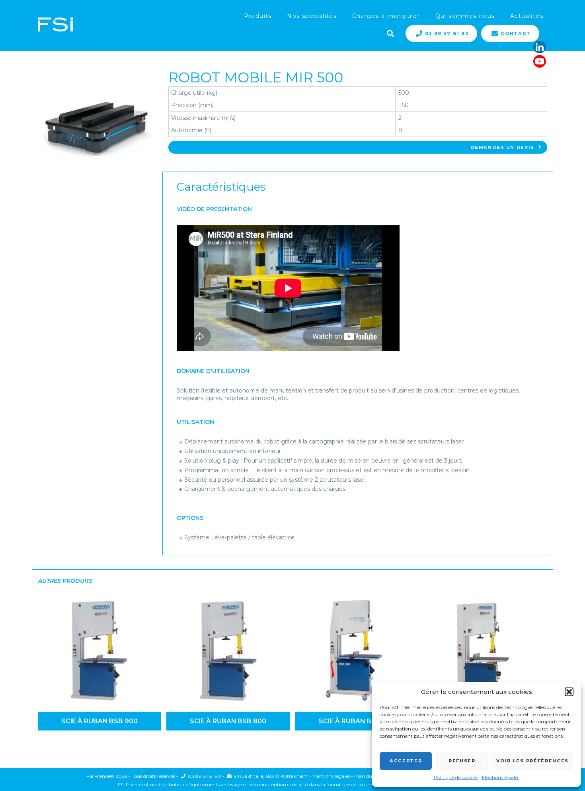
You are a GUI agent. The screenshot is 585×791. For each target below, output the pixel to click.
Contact (516, 33)
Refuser (462, 761)
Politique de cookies (456, 777)
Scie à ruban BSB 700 (357, 721)
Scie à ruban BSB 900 (99, 721)
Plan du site (367, 776)
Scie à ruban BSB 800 (228, 721)
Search (390, 32)
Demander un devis (502, 147)
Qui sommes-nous (465, 16)
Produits (258, 16)
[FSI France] (55, 25)
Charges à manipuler (386, 16)
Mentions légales (500, 777)
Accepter (406, 761)
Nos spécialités (312, 16)
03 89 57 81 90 (447, 33)
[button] (569, 692)
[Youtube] (539, 61)
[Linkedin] (539, 47)
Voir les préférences (532, 761)
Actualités (526, 16)
